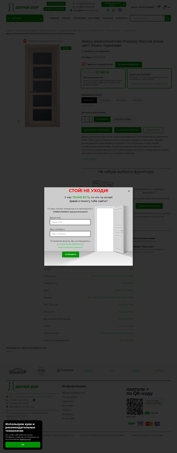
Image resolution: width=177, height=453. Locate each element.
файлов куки (25, 439)
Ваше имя (55, 217)
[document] (88, 226)
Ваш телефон (57, 229)
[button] (129, 191)
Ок (22, 444)
